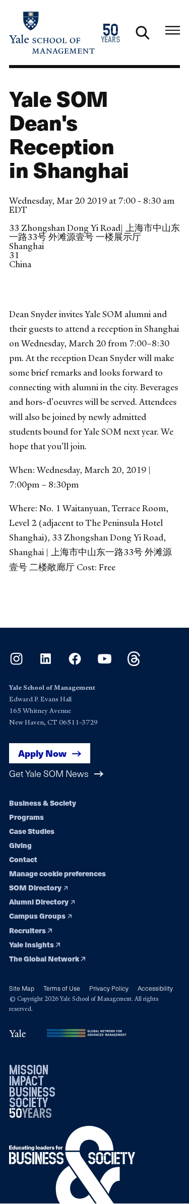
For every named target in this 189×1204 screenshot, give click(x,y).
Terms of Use (61, 988)
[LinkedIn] (45, 662)
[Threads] (134, 662)
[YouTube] (104, 662)
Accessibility (155, 988)
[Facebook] (75, 662)
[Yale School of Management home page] (52, 32)
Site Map (21, 988)
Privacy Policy (109, 988)
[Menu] (172, 30)
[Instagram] (16, 662)
